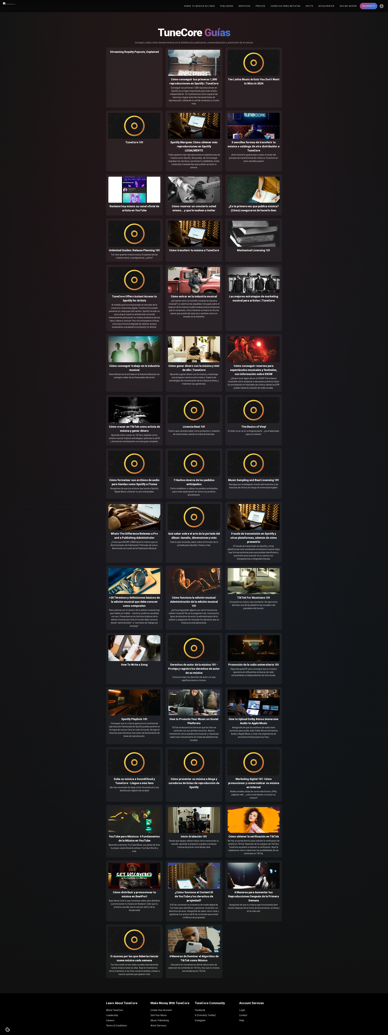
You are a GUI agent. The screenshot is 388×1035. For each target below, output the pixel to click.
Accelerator (326, 6)
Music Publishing (160, 1020)
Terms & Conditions (116, 1025)
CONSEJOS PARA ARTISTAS (285, 6)
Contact (243, 1015)
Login (242, 1010)
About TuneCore (114, 1010)
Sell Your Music (159, 1015)
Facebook (200, 1010)
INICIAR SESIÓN (348, 6)
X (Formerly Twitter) (205, 1015)
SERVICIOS (244, 6)
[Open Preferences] (8, 1029)
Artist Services (158, 1025)
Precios (260, 6)
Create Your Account (161, 1010)
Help (241, 1020)
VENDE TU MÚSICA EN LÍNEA (199, 6)
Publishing (226, 6)
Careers (110, 1020)
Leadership (112, 1015)
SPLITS (309, 6)
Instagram (200, 1020)
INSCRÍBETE (368, 6)
